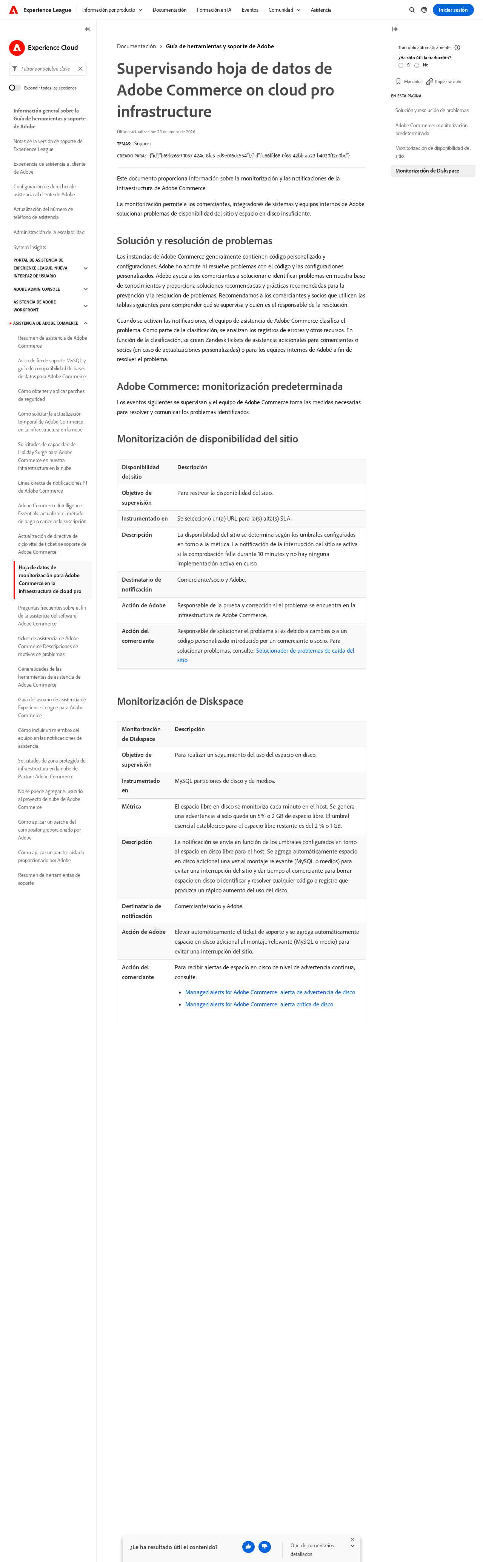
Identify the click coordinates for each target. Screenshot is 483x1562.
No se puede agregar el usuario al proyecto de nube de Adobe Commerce (50, 799)
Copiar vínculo (448, 81)
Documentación (136, 46)
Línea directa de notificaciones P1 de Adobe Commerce (52, 486)
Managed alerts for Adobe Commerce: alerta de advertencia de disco (270, 992)
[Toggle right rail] (394, 29)
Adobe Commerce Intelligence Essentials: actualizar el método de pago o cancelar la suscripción (52, 513)
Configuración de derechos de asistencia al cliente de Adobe (45, 190)
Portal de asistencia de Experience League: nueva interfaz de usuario (41, 268)
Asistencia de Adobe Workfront (35, 306)
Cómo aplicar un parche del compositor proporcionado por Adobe (49, 829)
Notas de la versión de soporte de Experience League (48, 145)
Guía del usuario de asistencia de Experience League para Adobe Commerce (52, 707)
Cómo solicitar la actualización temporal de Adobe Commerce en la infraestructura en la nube (50, 421)
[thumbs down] (264, 1547)
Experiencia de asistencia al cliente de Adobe (50, 167)
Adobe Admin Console (37, 289)
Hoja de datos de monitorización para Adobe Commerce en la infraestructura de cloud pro (50, 579)
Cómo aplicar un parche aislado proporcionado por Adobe (51, 856)
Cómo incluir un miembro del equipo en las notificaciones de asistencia (50, 738)
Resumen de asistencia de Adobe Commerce (52, 341)
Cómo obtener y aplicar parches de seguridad (51, 395)
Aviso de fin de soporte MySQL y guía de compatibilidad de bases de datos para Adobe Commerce (52, 368)
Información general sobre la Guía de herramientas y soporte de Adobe (50, 118)
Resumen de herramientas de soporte (49, 879)
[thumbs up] (248, 1547)
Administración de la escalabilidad (49, 232)
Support (142, 143)
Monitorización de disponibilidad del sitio (433, 152)
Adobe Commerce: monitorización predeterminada (431, 129)
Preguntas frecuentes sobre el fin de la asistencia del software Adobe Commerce (52, 615)
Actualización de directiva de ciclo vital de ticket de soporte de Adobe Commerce (52, 544)
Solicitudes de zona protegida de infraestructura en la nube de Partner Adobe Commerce (52, 768)
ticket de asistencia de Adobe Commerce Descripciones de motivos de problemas (48, 646)
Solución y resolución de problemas (432, 110)
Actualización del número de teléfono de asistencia (43, 213)
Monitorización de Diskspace (427, 170)
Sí (409, 65)
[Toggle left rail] (88, 29)
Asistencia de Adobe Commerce (45, 323)
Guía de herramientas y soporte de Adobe (220, 46)
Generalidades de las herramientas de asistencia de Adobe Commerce (49, 676)
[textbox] (47, 68)
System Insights (30, 247)
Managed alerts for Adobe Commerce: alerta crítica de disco (259, 1004)
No (425, 65)
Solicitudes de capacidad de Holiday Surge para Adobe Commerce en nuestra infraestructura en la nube (47, 456)
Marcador (413, 81)
